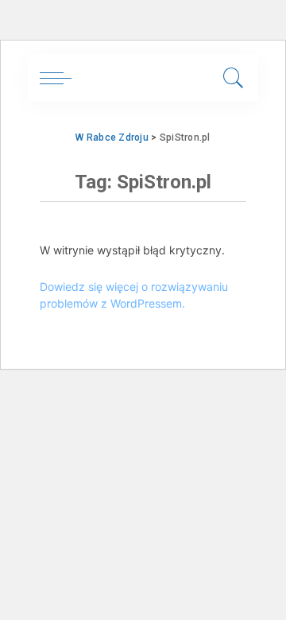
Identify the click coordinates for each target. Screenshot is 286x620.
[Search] (230, 78)
